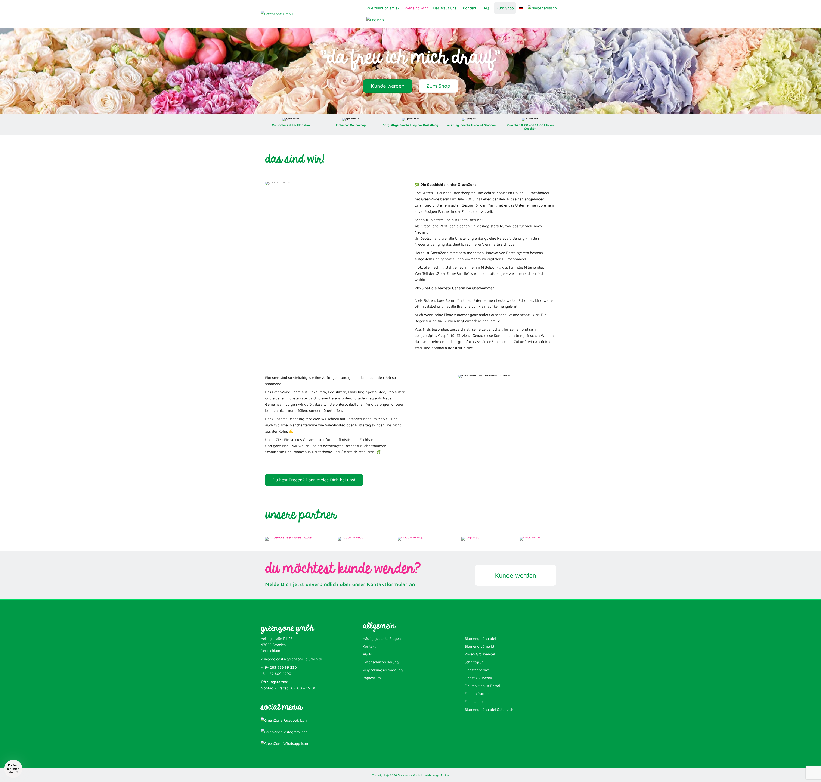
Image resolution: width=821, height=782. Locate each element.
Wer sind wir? (416, 8)
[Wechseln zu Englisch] (375, 20)
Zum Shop (505, 8)
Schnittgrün (474, 662)
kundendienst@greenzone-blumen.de (292, 659)
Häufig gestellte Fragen (382, 638)
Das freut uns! (445, 8)
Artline (444, 775)
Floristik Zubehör (478, 678)
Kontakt (470, 8)
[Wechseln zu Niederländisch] (542, 8)
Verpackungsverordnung (383, 670)
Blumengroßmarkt (479, 646)
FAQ (485, 8)
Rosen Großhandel (480, 654)
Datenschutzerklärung (381, 662)
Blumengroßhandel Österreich (489, 709)
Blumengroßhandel (480, 638)
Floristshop (474, 701)
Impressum (372, 678)
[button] (13, 769)
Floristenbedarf (477, 670)
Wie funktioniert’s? (382, 8)
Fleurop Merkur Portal (482, 686)
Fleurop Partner (477, 694)
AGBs (367, 654)
